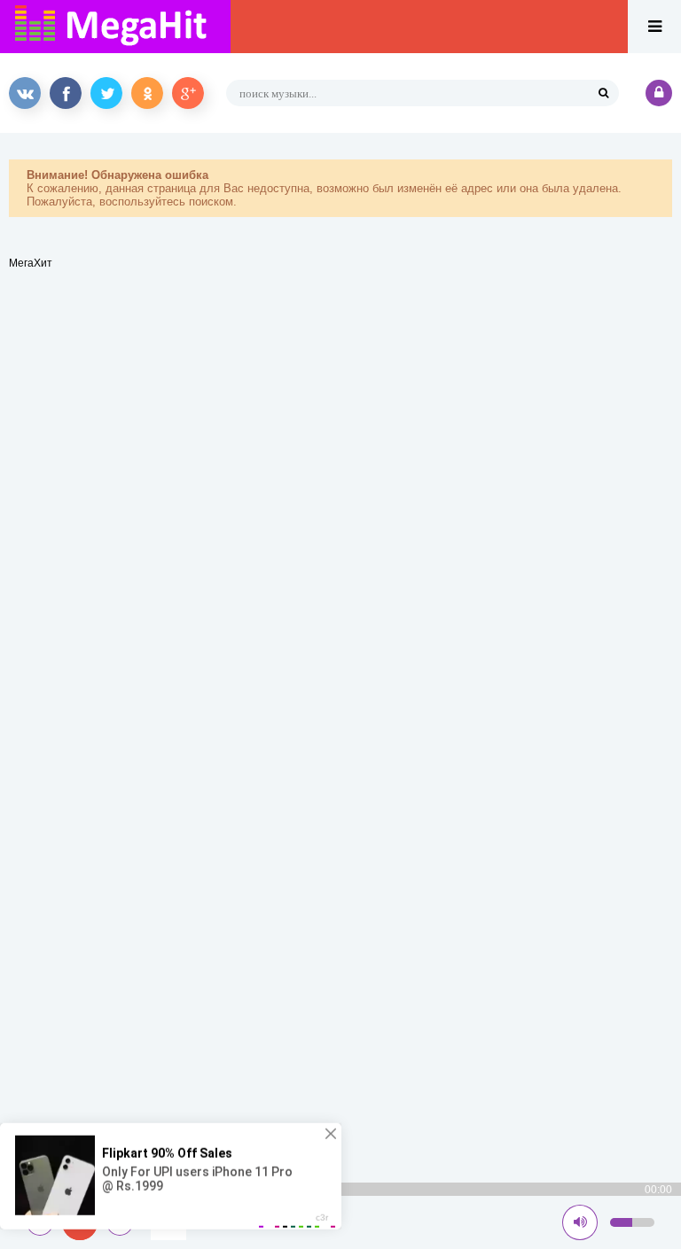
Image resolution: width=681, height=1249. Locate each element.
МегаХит (30, 263)
